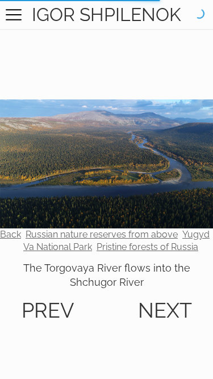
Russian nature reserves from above (102, 234)
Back (10, 234)
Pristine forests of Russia (147, 246)
